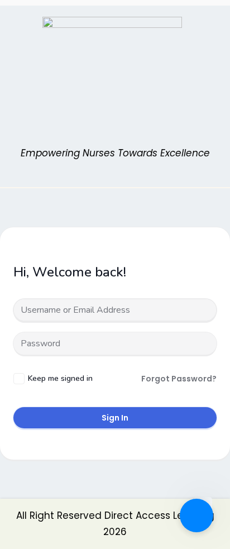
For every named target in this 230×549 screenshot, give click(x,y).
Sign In (115, 417)
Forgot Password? (179, 378)
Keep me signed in (60, 378)
